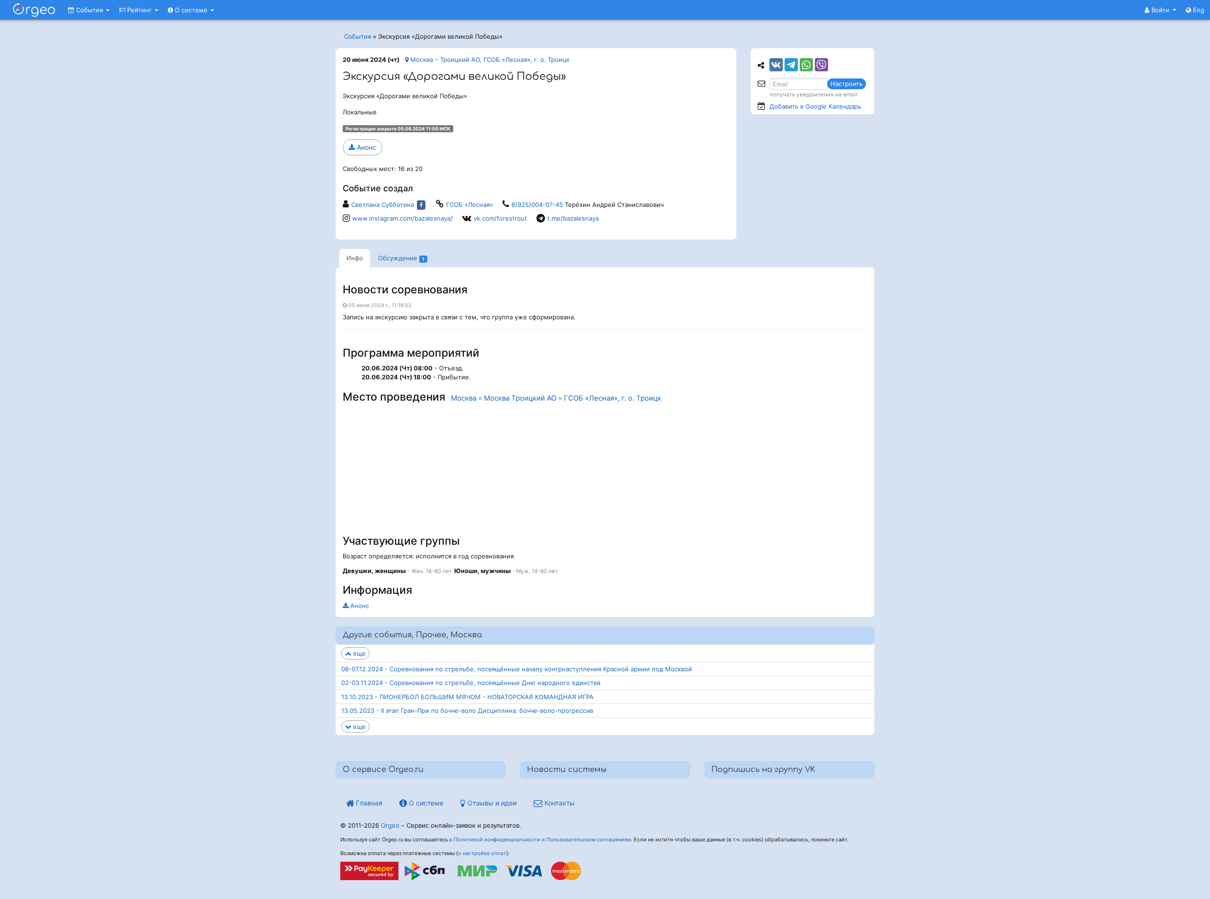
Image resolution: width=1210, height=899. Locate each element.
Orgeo (390, 825)
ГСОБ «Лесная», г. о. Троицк (612, 398)
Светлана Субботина (382, 204)
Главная (368, 803)
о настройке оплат (482, 853)
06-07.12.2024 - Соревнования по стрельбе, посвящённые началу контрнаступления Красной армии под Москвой (516, 669)
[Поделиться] (776, 64)
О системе (191, 10)
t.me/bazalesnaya (573, 218)
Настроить (846, 83)
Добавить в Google (815, 106)
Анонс (365, 147)
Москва (463, 398)
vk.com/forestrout (500, 218)
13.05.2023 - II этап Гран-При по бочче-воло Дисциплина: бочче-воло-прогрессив (467, 710)
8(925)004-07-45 (537, 204)
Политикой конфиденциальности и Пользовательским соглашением (542, 839)
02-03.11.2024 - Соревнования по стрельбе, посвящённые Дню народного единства (470, 682)
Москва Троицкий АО (520, 398)
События (89, 10)
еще (358, 653)
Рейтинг (139, 10)
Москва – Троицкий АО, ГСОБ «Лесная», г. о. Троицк (489, 59)
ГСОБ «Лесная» (469, 204)
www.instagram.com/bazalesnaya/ (402, 218)
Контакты (559, 803)
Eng (1197, 10)
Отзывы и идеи (491, 803)
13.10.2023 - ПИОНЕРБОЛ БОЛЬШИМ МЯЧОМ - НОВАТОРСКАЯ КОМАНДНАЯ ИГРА (467, 697)
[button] (1160, 10)
